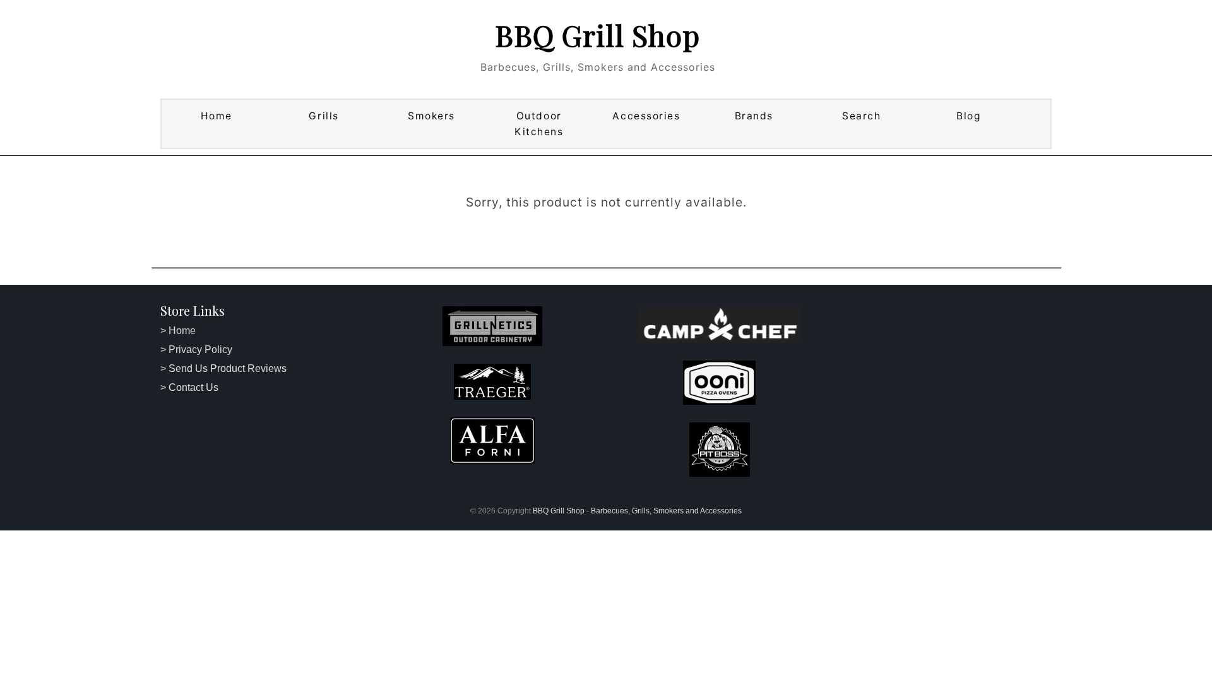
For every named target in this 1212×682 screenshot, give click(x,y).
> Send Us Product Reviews (223, 368)
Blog (968, 116)
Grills (323, 116)
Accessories (646, 116)
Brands (754, 116)
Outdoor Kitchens (538, 124)
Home (216, 116)
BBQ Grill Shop (597, 34)
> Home (178, 330)
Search (861, 116)
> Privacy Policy (196, 349)
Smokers (431, 116)
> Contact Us (189, 387)
